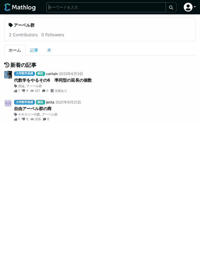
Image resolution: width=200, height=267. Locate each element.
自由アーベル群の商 (33, 108)
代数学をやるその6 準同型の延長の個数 (53, 80)
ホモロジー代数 (29, 114)
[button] (190, 7)
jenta (50, 102)
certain (52, 73)
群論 (21, 86)
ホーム (15, 50)
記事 (34, 50)
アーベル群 (34, 86)
